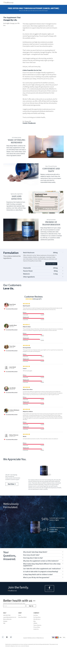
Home (19, 615)
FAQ (4, 623)
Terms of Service (37, 625)
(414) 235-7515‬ (6, 615)
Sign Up (31, 606)
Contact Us (36, 629)
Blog (35, 621)
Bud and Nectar (33, 637)
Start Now (11, 484)
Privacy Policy (37, 627)
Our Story (36, 615)
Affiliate (35, 623)
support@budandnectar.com (9, 617)
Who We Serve (37, 619)
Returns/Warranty (7, 619)
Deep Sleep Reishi (22, 617)
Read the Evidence (51, 264)
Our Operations (37, 617)
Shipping (5, 621)
